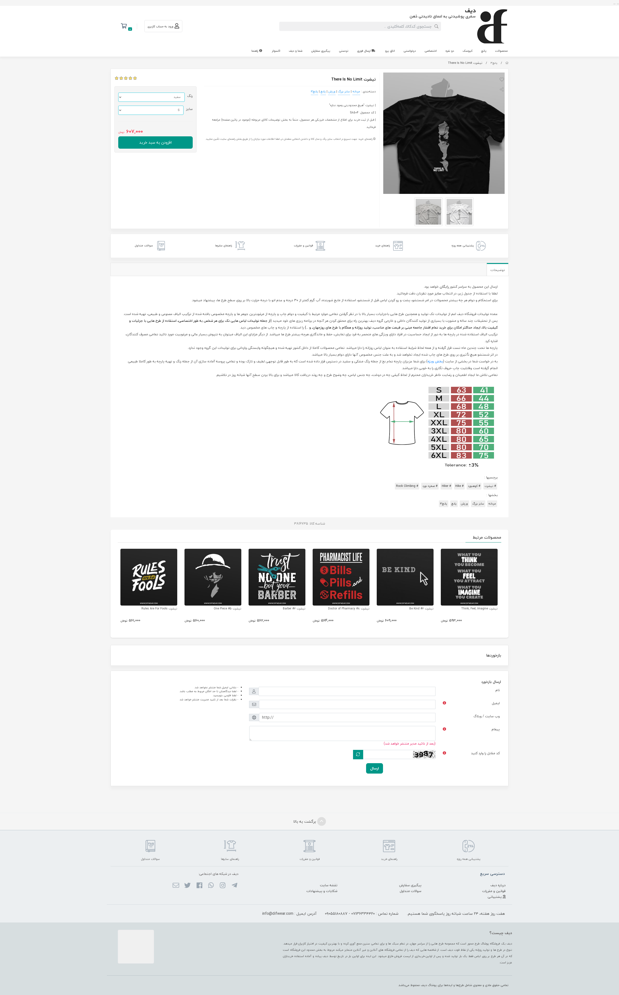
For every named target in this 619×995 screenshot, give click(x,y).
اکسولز (276, 50)
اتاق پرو (390, 50)
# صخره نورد (429, 486)
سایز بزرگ (344, 91)
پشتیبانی (495, 897)
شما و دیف (295, 50)
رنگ (190, 96)
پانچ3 (494, 63)
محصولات (501, 50)
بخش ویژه (435, 361)
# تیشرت (490, 486)
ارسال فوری (364, 50)
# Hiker (446, 486)
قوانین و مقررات (494, 891)
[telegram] (234, 885)
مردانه (356, 91)
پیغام (496, 729)
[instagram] (223, 885)
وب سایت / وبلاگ (486, 716)
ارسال (374, 768)
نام (497, 690)
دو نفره (449, 50)
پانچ (483, 50)
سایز (189, 109)
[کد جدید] (358, 754)
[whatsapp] (211, 885)
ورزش (331, 91)
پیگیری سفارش (320, 50)
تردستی (343, 50)
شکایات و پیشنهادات (321, 891)
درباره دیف (498, 885)
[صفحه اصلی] (506, 63)
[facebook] (199, 885)
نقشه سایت (328, 885)
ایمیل (496, 703)
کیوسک (467, 50)
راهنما (255, 50)
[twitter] (188, 885)
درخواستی (410, 50)
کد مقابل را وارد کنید (485, 753)
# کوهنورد (474, 486)
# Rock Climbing (407, 486)
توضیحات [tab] (497, 270)
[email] (176, 885)
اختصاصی (431, 50)
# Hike (459, 486)
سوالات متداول (410, 891)
